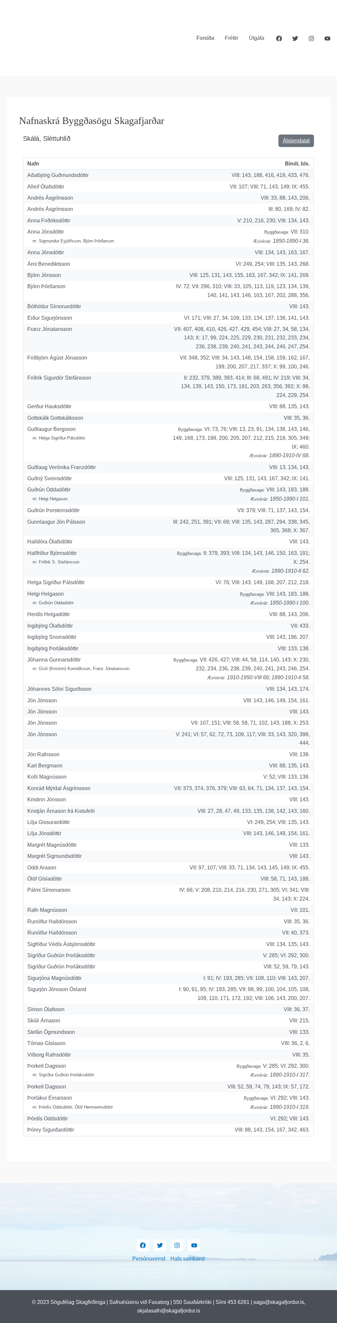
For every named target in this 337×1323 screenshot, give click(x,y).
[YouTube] (327, 38)
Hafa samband (187, 1258)
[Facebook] (279, 38)
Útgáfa (256, 38)
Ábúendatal (296, 140)
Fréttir (231, 38)
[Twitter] (295, 38)
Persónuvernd (148, 1258)
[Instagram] (311, 38)
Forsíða (205, 38)
